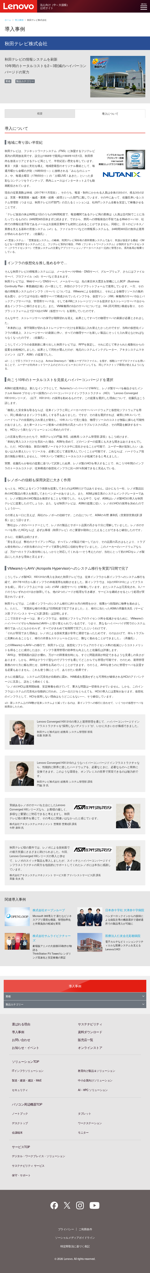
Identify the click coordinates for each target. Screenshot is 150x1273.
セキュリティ (20, 1090)
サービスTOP (21, 1147)
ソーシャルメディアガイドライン (75, 1237)
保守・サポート (21, 1175)
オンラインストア (90, 1047)
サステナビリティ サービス (28, 1166)
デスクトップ (20, 1123)
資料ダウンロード (90, 1032)
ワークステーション (90, 1123)
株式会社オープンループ (49, 910)
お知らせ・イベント (25, 1047)
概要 (40, 113)
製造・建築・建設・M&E (26, 1080)
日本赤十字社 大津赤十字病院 (124, 910)
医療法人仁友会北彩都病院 (122, 936)
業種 (8, 996)
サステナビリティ (90, 1024)
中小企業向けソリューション (95, 1080)
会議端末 (17, 1132)
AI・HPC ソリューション (93, 1090)
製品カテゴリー (14, 1004)
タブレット (84, 1113)
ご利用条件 (85, 1229)
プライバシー (66, 1229)
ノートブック (20, 1113)
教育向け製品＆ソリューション (96, 1071)
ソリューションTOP (25, 1061)
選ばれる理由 (21, 1024)
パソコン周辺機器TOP (27, 1104)
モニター (83, 1132)
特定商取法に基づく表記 (75, 1246)
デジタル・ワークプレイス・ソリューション (38, 1156)
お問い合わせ (21, 1039)
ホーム (8, 19)
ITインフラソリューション (28, 1071)
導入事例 (19, 19)
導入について (110, 113)
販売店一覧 (85, 1039)
